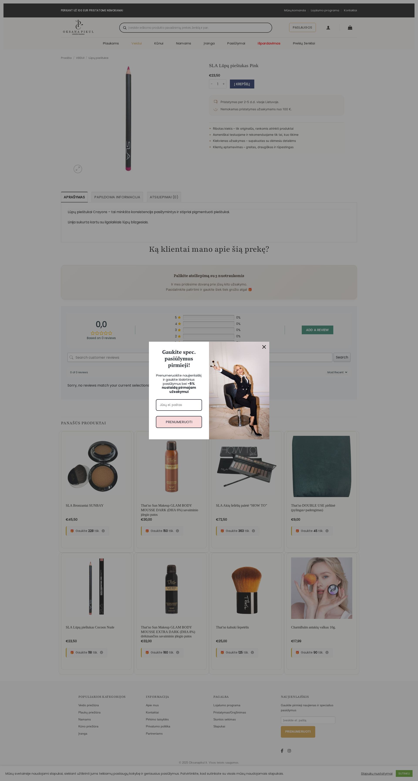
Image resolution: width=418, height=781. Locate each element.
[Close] (264, 347)
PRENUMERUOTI (179, 421)
